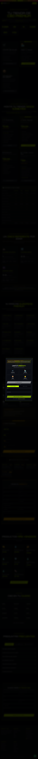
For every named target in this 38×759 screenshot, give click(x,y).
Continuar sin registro (21, 398)
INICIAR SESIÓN (13, 386)
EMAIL (8, 388)
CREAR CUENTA (25, 386)
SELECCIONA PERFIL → (19, 396)
